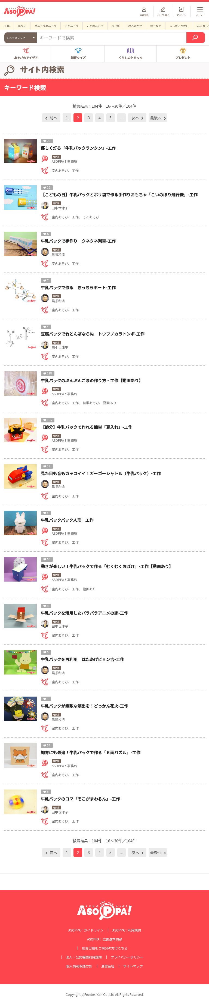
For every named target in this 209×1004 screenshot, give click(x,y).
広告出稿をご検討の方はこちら (105, 948)
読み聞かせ (135, 26)
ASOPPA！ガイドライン (85, 930)
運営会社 (107, 966)
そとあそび (71, 26)
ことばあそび (95, 26)
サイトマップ (133, 966)
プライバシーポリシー (127, 957)
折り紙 (116, 26)
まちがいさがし (179, 26)
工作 (7, 26)
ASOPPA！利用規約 (126, 930)
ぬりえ (22, 26)
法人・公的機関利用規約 (84, 957)
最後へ (156, 117)
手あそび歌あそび (45, 26)
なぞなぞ (155, 26)
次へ (135, 117)
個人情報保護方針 (79, 966)
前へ (53, 117)
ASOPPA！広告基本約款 (104, 939)
